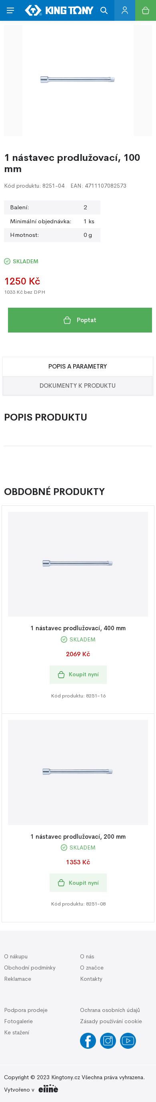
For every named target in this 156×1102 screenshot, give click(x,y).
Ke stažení (16, 1032)
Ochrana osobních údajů (110, 1010)
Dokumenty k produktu (78, 385)
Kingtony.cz (65, 1077)
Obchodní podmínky (30, 967)
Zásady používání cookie (111, 1021)
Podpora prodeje (26, 1010)
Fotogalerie (18, 1021)
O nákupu (16, 956)
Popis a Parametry (77, 366)
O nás (87, 956)
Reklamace (17, 978)
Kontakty (91, 978)
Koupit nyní (84, 674)
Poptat (86, 320)
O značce (92, 967)
